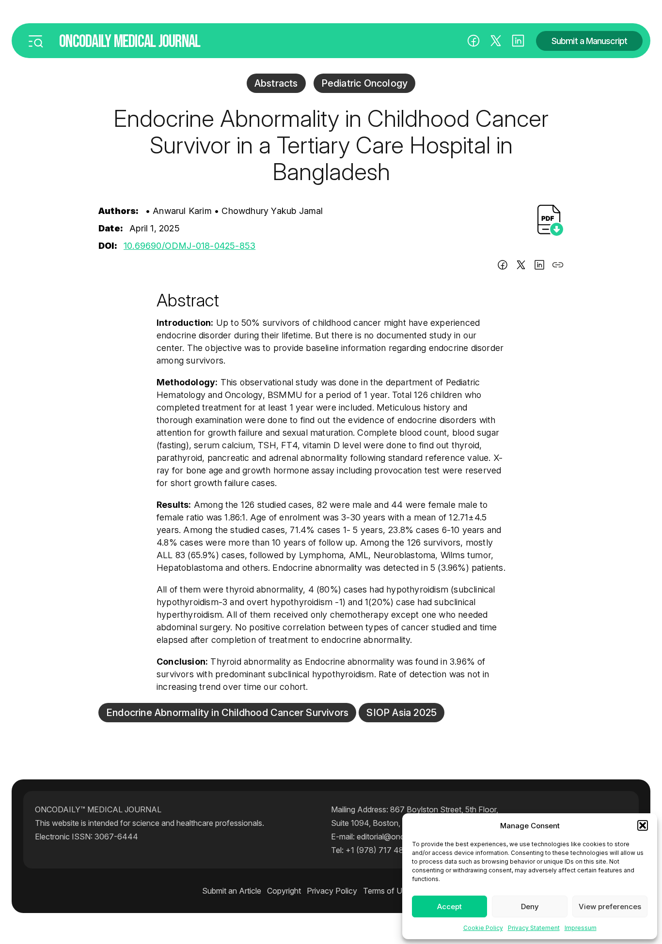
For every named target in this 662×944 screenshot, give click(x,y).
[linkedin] (539, 266)
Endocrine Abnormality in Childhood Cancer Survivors (227, 712)
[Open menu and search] (35, 40)
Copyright (284, 891)
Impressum (581, 927)
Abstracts (276, 83)
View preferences (610, 906)
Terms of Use (386, 891)
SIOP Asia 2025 (401, 712)
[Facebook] (473, 40)
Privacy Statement (534, 927)
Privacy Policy (332, 891)
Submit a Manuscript (589, 41)
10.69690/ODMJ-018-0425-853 (189, 246)
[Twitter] (521, 266)
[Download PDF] (550, 220)
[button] (642, 825)
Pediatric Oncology (364, 83)
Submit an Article (231, 891)
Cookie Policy (483, 927)
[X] (496, 40)
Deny (530, 906)
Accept (449, 906)
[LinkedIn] (518, 40)
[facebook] (502, 266)
